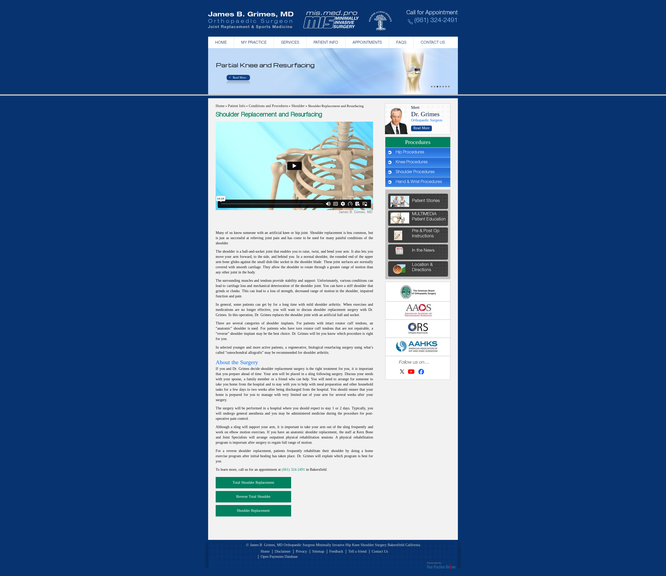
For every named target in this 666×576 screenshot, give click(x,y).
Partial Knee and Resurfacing (265, 65)
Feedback (336, 551)
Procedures (418, 142)
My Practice (254, 42)
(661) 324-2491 (436, 21)
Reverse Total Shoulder (253, 497)
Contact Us (433, 42)
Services (290, 42)
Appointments (367, 42)
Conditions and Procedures (268, 106)
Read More (239, 77)
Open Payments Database (279, 557)
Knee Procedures (411, 162)
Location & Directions (422, 267)
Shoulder (298, 106)
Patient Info (325, 42)
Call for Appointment (432, 13)
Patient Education (429, 217)
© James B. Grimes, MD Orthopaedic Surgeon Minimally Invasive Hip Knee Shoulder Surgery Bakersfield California (333, 545)
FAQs (401, 42)
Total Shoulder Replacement (253, 483)
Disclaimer (283, 551)
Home (221, 42)
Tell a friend (357, 551)
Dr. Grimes (425, 113)
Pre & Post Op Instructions (425, 234)
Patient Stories (426, 201)
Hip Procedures (410, 152)
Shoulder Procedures (415, 172)
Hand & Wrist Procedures (419, 182)
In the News (423, 250)
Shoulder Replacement (253, 511)
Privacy (301, 551)
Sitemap (318, 551)
